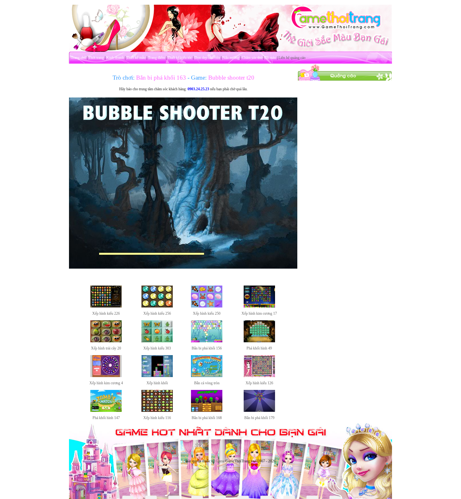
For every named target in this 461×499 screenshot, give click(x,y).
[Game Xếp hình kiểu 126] (259, 376)
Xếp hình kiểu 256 (157, 313)
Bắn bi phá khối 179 (259, 418)
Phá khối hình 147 (106, 418)
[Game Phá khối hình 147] (106, 410)
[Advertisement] (345, 175)
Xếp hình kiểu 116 (157, 418)
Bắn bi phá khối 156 (207, 348)
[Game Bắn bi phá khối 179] (259, 410)
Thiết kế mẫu (136, 57)
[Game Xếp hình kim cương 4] (106, 376)
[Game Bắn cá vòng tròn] (206, 376)
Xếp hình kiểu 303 (157, 348)
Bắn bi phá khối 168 (207, 418)
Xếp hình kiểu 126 (259, 383)
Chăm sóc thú (252, 57)
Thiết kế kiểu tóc (179, 57)
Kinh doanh (115, 57)
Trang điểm (156, 57)
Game (220, 461)
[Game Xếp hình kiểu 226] (106, 306)
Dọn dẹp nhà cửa (207, 57)
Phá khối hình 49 (259, 348)
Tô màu (270, 57)
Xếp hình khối (157, 383)
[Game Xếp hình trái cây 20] (106, 341)
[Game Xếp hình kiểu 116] (157, 410)
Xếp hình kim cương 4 (106, 383)
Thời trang (96, 57)
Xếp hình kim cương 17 (259, 313)
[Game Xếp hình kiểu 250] (206, 306)
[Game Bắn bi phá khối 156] (206, 341)
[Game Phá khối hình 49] (259, 341)
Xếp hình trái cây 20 (106, 348)
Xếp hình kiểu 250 (206, 313)
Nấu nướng (230, 57)
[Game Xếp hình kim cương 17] (259, 306)
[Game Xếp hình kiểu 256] (157, 306)
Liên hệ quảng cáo (291, 57)
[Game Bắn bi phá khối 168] (206, 410)
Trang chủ (78, 57)
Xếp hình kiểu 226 (106, 313)
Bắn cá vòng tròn (207, 383)
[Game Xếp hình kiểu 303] (157, 341)
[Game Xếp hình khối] (157, 376)
